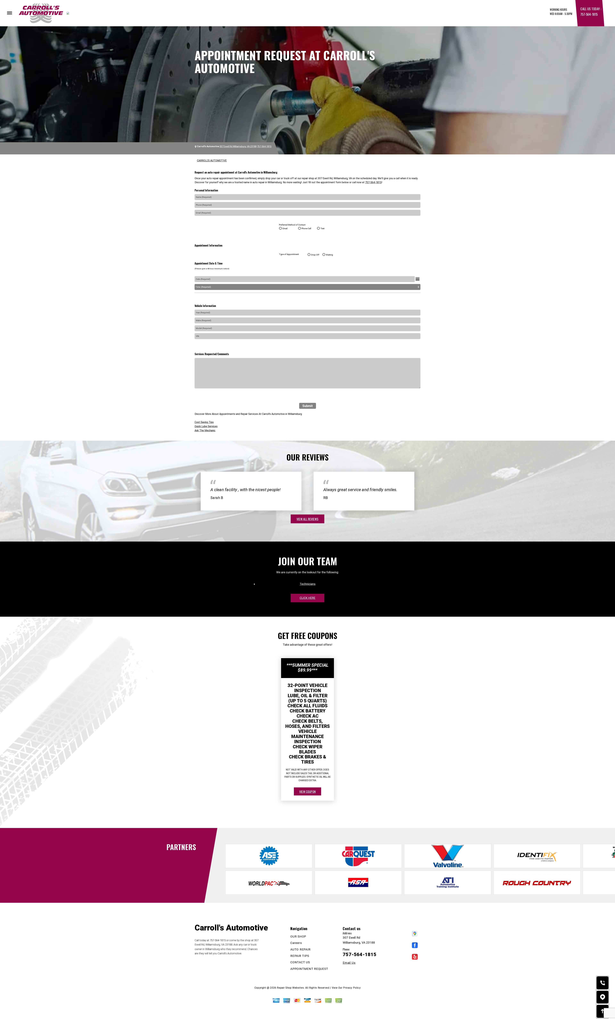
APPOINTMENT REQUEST (309, 969)
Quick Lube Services (206, 426)
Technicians (308, 584)
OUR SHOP (298, 936)
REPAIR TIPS (299, 956)
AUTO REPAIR (300, 949)
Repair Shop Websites (290, 987)
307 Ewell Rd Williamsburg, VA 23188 (238, 146)
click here (307, 598)
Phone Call (306, 228)
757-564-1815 (589, 14)
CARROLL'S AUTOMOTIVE (212, 160)
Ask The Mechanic (205, 430)
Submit (307, 406)
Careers (296, 943)
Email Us (349, 962)
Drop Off (315, 255)
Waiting (329, 255)
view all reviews (307, 519)
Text (322, 228)
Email (285, 228)
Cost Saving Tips (204, 422)
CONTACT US (300, 962)
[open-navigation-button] (9, 13)
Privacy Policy (352, 987)
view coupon (307, 791)
